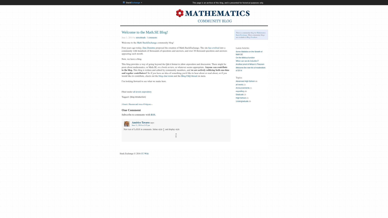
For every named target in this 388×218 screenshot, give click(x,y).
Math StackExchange (147, 42)
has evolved (213, 47)
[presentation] (164, 129)
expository (147, 91)
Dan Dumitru (149, 47)
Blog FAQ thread (189, 75)
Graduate (240, 94)
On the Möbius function (245, 57)
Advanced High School (245, 81)
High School (241, 97)
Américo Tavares (141, 122)
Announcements (242, 87)
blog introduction (138, 97)
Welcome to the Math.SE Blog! (145, 32)
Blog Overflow (252, 37)
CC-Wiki (145, 153)
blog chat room (166, 75)
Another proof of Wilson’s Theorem (250, 64)
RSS (153, 114)
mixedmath (141, 37)
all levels (137, 91)
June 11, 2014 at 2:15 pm (141, 125)
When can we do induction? (247, 60)
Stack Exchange (133, 3)
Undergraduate (242, 101)
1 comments (152, 37)
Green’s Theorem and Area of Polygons (136, 104)
